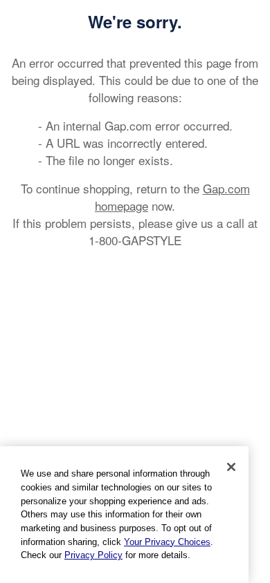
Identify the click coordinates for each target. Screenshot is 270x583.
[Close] (231, 467)
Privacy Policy (93, 555)
